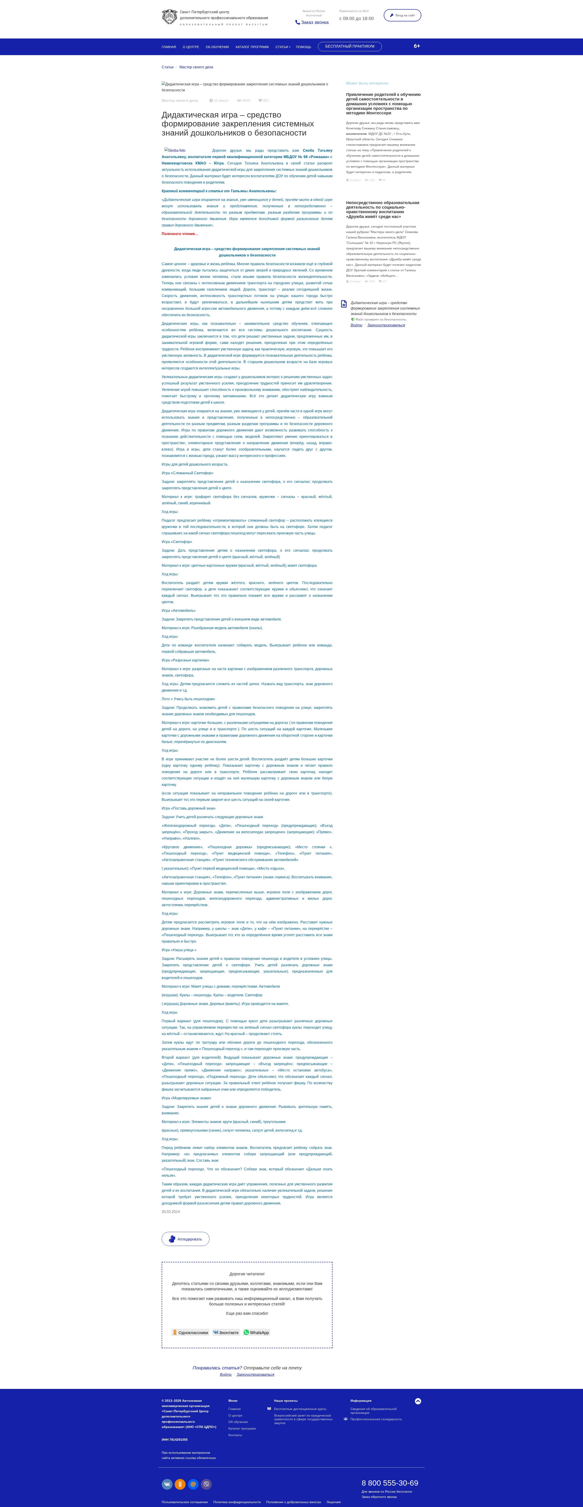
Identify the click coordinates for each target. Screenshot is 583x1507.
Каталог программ (252, 47)
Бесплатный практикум (349, 46)
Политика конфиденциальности (237, 1502)
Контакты (235, 1435)
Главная (169, 47)
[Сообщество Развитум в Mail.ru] (193, 1484)
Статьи (282, 47)
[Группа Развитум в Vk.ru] (167, 1484)
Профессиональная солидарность (376, 1419)
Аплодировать (189, 1239)
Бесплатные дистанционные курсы (300, 1409)
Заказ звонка (314, 22)
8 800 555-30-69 (390, 1483)
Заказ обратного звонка (379, 1497)
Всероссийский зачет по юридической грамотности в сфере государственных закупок (303, 1419)
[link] (190, 1332)
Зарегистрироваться (386, 325)
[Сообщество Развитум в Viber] (206, 1484)
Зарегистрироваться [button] (255, 1374)
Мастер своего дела (196, 67)
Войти (226, 1374)
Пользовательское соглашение (185, 1502)
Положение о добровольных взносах (293, 1502)
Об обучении (217, 47)
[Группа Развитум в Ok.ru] (180, 1484)
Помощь (303, 47)
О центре (191, 47)
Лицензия (334, 1502)
